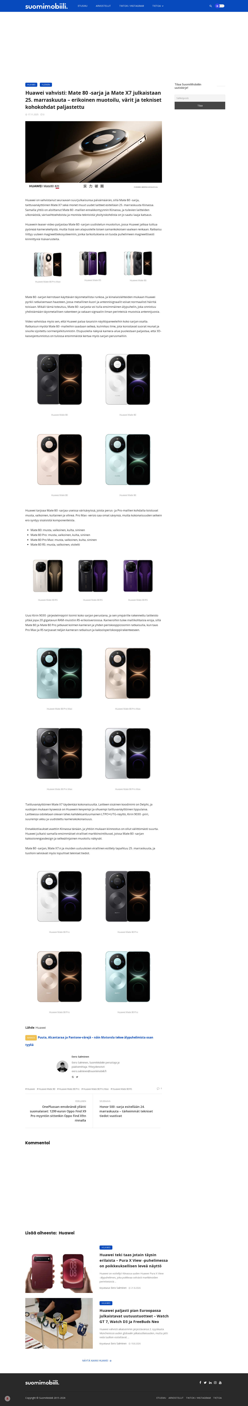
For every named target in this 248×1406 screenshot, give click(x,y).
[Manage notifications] (7, 1398)
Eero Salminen (80, 1056)
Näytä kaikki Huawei (95, 1360)
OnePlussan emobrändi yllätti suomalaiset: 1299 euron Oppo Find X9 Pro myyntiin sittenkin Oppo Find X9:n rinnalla (58, 1113)
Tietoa (156, 5)
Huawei (31, 84)
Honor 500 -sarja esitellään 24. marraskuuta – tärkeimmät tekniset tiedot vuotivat (126, 1111)
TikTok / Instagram (131, 5)
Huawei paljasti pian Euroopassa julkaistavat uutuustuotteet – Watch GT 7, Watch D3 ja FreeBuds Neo (134, 1316)
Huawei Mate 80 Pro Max (96, 1088)
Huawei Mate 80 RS (122, 1088)
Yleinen (46, 84)
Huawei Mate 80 (47, 1088)
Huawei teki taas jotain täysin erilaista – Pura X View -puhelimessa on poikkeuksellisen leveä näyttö (134, 1260)
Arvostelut (103, 5)
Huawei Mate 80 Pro (69, 1088)
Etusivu (82, 5)
